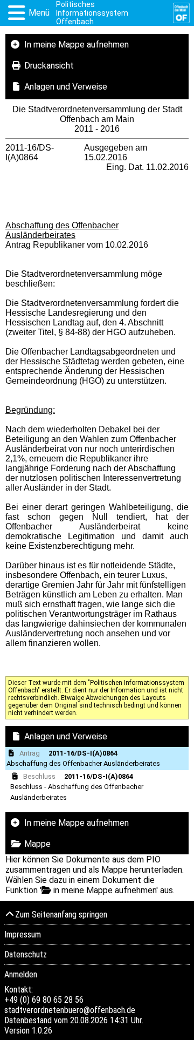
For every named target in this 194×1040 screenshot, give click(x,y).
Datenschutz (25, 954)
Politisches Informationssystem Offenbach (92, 13)
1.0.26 (42, 1030)
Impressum (22, 934)
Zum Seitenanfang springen (61, 914)
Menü (39, 13)
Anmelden (20, 974)
